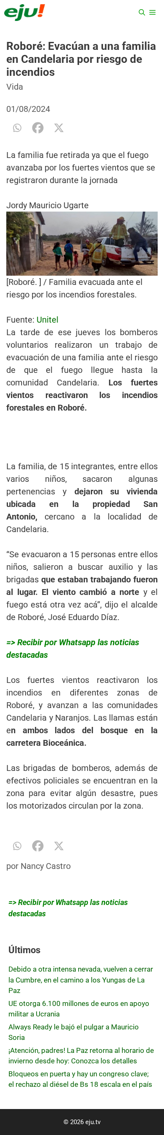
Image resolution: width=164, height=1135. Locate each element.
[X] (59, 127)
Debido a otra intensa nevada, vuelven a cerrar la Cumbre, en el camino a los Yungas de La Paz (80, 980)
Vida (14, 87)
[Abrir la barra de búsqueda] (142, 12)
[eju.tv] (24, 12)
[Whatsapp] (16, 127)
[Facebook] (38, 127)
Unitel (47, 320)
